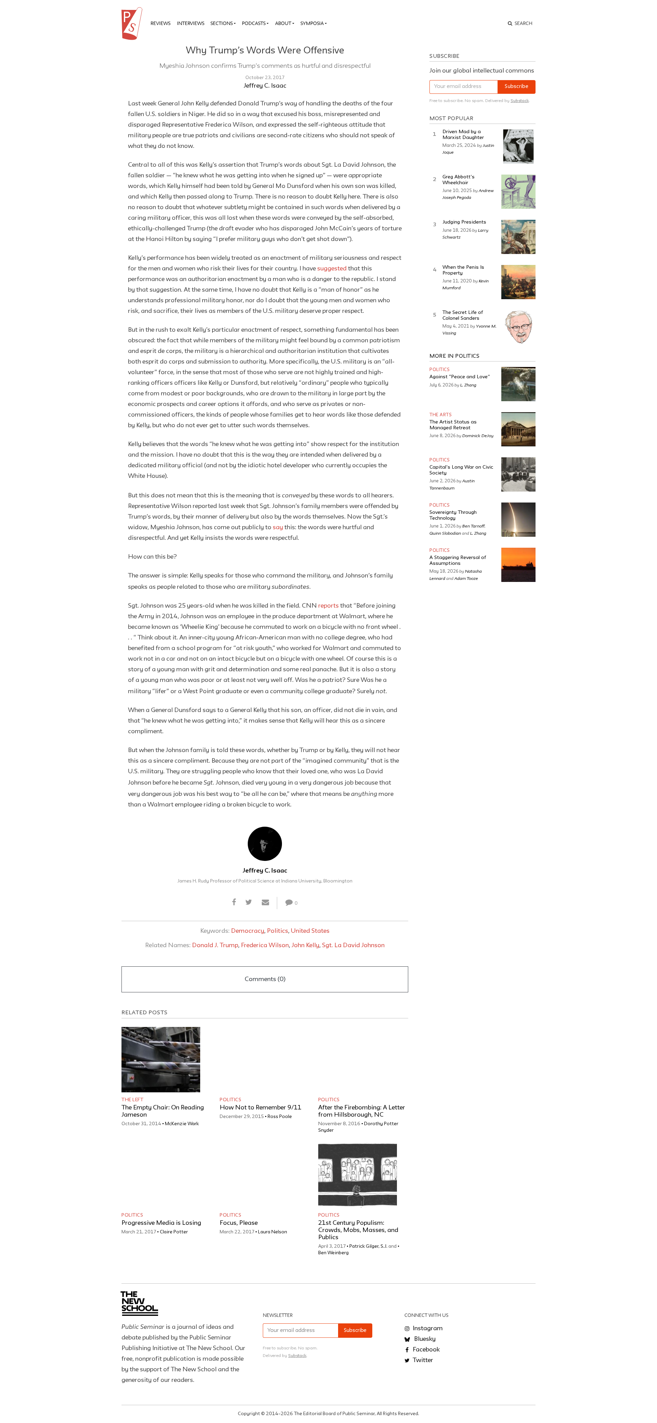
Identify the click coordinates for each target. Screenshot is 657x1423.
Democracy (247, 931)
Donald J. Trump (215, 945)
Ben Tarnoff (473, 525)
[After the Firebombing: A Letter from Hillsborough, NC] (357, 1059)
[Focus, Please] (259, 1175)
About (283, 23)
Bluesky (424, 1339)
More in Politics (454, 356)
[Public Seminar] (133, 23)
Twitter (422, 1360)
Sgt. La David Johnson (353, 945)
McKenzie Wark (182, 1124)
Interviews (190, 23)
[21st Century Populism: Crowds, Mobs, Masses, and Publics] (357, 1175)
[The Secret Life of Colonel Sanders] (518, 327)
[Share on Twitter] (249, 903)
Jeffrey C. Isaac (265, 86)
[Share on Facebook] (234, 903)
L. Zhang (468, 384)
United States (310, 931)
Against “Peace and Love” (459, 377)
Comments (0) (265, 979)
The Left (132, 1100)
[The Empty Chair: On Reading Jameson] (160, 1059)
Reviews (160, 23)
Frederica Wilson (265, 945)
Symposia (312, 23)
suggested (332, 268)
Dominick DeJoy (477, 435)
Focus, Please (239, 1223)
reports (329, 606)
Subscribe (516, 87)
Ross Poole (280, 1117)
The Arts (440, 415)
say (278, 527)
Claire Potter (174, 1232)
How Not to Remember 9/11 (260, 1107)
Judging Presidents (464, 222)
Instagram (427, 1328)
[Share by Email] (265, 903)
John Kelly (305, 945)
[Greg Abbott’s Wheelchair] (518, 192)
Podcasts (254, 23)
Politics (277, 931)
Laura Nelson (272, 1232)
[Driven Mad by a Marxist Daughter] (518, 146)
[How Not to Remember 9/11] (259, 1059)
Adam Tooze (466, 578)
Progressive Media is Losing (161, 1223)
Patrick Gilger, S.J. (368, 1246)
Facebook (425, 1349)
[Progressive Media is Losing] (160, 1175)
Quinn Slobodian (445, 533)
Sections (221, 23)
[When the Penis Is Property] (518, 282)
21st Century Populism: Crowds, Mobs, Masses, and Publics (358, 1230)
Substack (520, 101)
